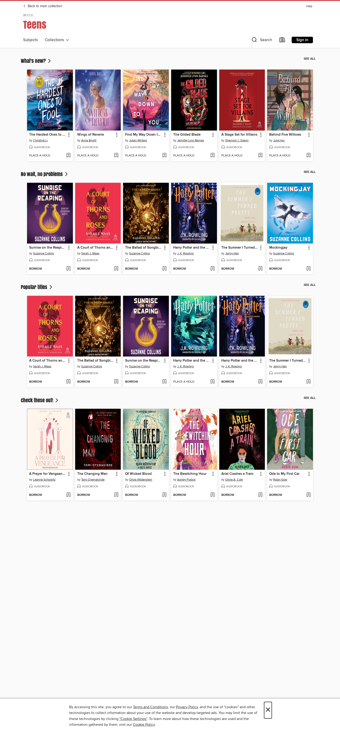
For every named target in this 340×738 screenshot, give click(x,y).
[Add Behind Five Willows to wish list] (308, 156)
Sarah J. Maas (90, 253)
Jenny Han (232, 253)
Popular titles (34, 287)
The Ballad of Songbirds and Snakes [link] (143, 248)
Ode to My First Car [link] (284, 474)
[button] (261, 40)
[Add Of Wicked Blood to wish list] (164, 495)
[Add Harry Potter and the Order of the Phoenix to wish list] (212, 269)
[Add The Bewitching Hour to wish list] (212, 495)
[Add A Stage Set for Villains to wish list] (260, 156)
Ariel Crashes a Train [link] (237, 474)
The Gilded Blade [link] (187, 135)
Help (309, 6)
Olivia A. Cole (234, 480)
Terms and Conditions (150, 707)
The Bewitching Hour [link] (190, 474)
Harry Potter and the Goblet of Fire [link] (191, 361)
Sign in (302, 40)
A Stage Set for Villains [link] (239, 135)
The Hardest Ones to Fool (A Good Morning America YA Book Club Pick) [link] (47, 135)
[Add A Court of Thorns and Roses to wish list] (116, 269)
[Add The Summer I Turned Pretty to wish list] (260, 269)
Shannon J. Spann (237, 140)
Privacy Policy (187, 707)
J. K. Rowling (185, 253)
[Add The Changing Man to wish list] (116, 495)
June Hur (279, 140)
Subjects (30, 40)
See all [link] (309, 59)
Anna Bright (88, 140)
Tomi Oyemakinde (93, 480)
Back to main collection (44, 6)
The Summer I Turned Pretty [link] (240, 248)
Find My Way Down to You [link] (143, 135)
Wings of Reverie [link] (90, 135)
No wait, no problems (42, 174)
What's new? (34, 60)
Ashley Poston (186, 480)
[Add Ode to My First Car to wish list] (308, 495)
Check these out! (37, 400)
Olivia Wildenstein (140, 480)
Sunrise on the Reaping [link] (47, 248)
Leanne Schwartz (44, 480)
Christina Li (40, 140)
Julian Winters (138, 140)
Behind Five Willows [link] (285, 135)
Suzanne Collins (43, 253)
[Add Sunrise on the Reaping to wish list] (68, 269)
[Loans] (282, 40)
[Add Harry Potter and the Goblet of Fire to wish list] (212, 382)
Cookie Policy (144, 724)
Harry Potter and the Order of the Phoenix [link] (191, 248)
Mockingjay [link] (278, 248)
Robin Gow (280, 480)
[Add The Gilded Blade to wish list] (212, 156)
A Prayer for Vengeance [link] (47, 474)
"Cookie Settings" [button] (133, 719)
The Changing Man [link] (92, 474)
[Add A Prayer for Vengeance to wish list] (68, 495)
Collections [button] (55, 40)
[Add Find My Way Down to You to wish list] (164, 156)
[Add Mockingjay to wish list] (308, 269)
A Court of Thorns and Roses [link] (95, 248)
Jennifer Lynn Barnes (190, 140)
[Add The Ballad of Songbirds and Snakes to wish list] (164, 269)
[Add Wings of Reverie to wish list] (116, 156)
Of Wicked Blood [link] (138, 474)
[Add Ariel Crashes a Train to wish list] (260, 495)
